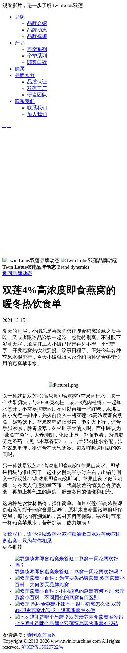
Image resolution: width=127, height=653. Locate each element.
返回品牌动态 (17, 273)
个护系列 (37, 55)
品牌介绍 (37, 23)
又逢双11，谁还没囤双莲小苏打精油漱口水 (49, 534)
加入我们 (37, 114)
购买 (20, 68)
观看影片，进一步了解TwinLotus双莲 (42, 5)
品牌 (20, 16)
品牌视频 (37, 36)
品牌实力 (25, 75)
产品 (20, 42)
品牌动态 (37, 29)
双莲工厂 (37, 88)
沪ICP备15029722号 (42, 647)
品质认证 (37, 81)
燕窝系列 (37, 49)
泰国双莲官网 (42, 635)
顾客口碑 (37, 62)
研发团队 (37, 94)
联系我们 (25, 101)
